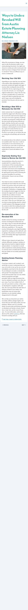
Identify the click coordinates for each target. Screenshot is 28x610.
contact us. (17, 313)
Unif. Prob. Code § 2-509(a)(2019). (12, 319)
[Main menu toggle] (26, 3)
